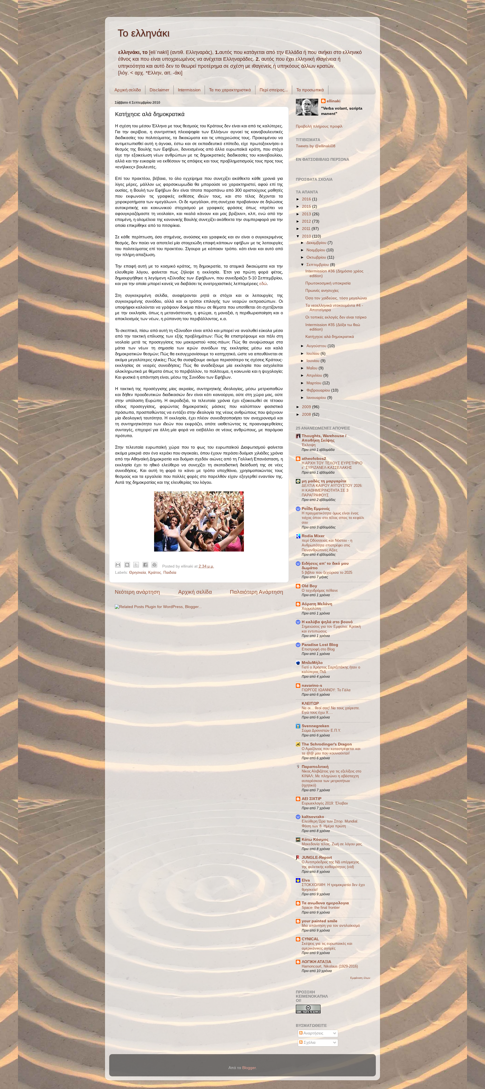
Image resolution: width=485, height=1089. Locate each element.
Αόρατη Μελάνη (317, 604)
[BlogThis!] (127, 565)
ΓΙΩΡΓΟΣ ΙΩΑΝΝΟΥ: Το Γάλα (326, 690)
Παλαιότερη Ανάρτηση (256, 592)
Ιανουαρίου (316, 398)
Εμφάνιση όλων (360, 977)
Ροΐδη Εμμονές (316, 509)
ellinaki (333, 101)
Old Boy (309, 586)
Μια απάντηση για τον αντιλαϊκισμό (331, 925)
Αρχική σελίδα (128, 89)
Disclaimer (159, 89)
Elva (306, 880)
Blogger (249, 1068)
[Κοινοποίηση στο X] (136, 565)
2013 (307, 214)
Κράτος (154, 572)
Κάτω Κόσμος (315, 839)
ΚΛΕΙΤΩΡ (310, 703)
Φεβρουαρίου (318, 390)
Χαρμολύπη (311, 608)
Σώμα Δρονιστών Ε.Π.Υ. (321, 730)
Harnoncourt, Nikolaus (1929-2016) (330, 966)
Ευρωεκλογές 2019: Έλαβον (325, 803)
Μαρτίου (314, 383)
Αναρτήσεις (313, 1033)
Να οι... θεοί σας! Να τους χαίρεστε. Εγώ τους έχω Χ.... (331, 710)
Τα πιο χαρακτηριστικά (230, 89)
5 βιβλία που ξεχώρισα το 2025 (327, 572)
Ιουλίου (313, 353)
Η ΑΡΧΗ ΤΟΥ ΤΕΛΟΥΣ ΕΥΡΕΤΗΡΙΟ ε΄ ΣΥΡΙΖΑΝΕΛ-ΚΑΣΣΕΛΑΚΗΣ (332, 465)
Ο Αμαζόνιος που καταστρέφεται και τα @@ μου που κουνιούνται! (331, 751)
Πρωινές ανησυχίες (322, 290)
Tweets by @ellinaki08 (315, 146)
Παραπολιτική (315, 767)
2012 (307, 221)
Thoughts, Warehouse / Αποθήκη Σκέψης (324, 438)
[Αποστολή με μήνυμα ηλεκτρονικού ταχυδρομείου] (118, 565)
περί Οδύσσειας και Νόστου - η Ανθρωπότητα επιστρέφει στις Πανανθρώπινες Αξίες (327, 545)
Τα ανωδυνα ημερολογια (325, 903)
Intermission (189, 89)
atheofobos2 (314, 459)
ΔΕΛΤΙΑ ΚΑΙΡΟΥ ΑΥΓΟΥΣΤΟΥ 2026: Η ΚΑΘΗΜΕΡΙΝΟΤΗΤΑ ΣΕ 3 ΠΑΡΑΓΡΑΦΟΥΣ (332, 490)
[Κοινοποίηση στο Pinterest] (154, 565)
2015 (307, 206)
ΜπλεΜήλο (312, 663)
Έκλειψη (308, 445)
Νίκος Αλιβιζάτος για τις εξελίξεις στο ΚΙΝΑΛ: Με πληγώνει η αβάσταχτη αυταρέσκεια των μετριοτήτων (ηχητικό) (331, 778)
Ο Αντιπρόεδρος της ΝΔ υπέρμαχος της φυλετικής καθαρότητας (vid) (330, 864)
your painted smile (319, 921)
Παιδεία (169, 572)
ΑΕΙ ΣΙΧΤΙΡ (311, 799)
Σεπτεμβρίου (318, 265)
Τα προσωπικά (310, 89)
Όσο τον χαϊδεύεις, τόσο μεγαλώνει (336, 298)
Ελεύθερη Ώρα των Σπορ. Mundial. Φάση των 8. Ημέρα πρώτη (330, 823)
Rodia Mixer (313, 536)
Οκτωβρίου (316, 257)
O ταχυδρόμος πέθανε (320, 590)
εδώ (263, 283)
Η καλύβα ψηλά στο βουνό (327, 622)
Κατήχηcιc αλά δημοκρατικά (329, 337)
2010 (307, 236)
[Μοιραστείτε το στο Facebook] (145, 565)
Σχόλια (309, 1042)
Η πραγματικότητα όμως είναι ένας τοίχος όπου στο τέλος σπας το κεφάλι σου (333, 518)
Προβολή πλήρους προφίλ (319, 126)
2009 (307, 407)
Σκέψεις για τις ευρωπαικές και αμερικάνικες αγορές (327, 945)
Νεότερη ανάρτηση (137, 592)
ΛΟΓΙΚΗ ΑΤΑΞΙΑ (316, 962)
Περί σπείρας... (274, 89)
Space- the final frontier (321, 907)
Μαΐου (312, 368)
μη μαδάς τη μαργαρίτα (324, 481)
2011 (307, 229)
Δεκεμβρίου (317, 243)
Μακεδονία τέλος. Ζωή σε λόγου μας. (332, 844)
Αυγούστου (317, 346)
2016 (307, 199)
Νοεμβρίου (316, 250)
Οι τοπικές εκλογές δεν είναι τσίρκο (336, 317)
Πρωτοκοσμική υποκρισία (328, 283)
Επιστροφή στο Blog (318, 649)
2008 (307, 414)
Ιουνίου (313, 361)
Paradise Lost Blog (320, 645)
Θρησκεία (137, 572)
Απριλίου (314, 375)
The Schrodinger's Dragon (327, 744)
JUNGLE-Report (317, 857)
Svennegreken (315, 726)
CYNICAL (310, 939)
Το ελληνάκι (144, 33)
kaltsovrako (313, 817)
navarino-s (312, 685)
